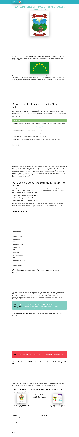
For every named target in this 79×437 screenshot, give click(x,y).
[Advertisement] (39, 46)
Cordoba (40, 76)
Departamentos (57, 2)
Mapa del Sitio (44, 415)
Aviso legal (15, 422)
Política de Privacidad (17, 419)
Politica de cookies (17, 417)
